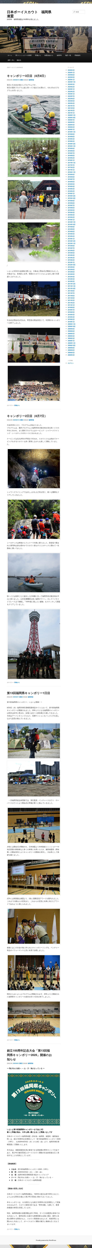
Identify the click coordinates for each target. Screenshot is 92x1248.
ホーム (10, 55)
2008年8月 (71, 348)
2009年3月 (71, 338)
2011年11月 (71, 286)
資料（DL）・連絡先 (14, 60)
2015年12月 (71, 196)
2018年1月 (71, 160)
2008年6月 (71, 350)
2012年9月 (71, 267)
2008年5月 (71, 352)
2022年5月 (71, 101)
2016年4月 (71, 186)
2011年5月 (71, 298)
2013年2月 (71, 260)
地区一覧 (68, 55)
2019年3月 (71, 139)
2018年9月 (71, 148)
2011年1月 (71, 305)
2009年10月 (71, 326)
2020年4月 (71, 125)
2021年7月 (71, 106)
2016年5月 (71, 184)
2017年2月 (71, 167)
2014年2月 (71, 236)
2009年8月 (71, 331)
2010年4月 (71, 314)
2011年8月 (71, 291)
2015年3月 (71, 215)
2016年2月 (71, 191)
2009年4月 (71, 336)
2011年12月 (71, 284)
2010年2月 (71, 319)
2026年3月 (71, 70)
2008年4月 (71, 355)
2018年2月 (71, 158)
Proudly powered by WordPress (46, 1240)
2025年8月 (71, 75)
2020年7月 (71, 120)
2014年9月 (71, 227)
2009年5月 (71, 333)
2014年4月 (71, 234)
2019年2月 (71, 141)
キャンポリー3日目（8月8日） (27, 76)
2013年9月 (71, 246)
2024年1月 (71, 89)
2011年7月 (71, 293)
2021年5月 (71, 108)
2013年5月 (71, 253)
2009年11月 (71, 324)
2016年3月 (71, 189)
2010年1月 (71, 322)
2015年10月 (71, 198)
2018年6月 (71, 155)
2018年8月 (71, 151)
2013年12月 (71, 241)
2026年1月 (71, 72)
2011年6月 (71, 295)
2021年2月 (71, 110)
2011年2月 (71, 303)
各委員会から (48, 55)
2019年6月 (71, 136)
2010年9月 (71, 307)
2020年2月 (71, 127)
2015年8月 (71, 203)
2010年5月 (71, 312)
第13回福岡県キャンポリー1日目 (28, 693)
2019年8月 (71, 134)
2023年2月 (71, 91)
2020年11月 (71, 115)
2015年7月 (71, 205)
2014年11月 (71, 222)
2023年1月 (71, 94)
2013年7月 (71, 248)
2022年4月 (71, 103)
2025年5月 (71, 77)
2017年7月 (71, 165)
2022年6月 (71, 98)
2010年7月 (71, 310)
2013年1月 (71, 262)
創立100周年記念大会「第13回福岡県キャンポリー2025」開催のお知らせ (29, 1054)
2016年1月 (71, 193)
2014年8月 (71, 229)
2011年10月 (71, 288)
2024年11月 (71, 82)
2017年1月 (71, 170)
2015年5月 (71, 210)
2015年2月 (71, 217)
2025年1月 (71, 79)
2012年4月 (71, 277)
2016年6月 (71, 182)
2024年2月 (71, 87)
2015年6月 (71, 208)
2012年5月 (71, 274)
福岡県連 (31, 80)
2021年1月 (71, 113)
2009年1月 (71, 341)
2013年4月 (71, 255)
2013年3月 (71, 258)
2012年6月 (71, 272)
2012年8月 (71, 269)
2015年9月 (71, 201)
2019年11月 (71, 132)
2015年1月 (71, 220)
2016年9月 (71, 174)
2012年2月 (71, 281)
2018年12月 (71, 144)
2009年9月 (71, 329)
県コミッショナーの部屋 (23, 55)
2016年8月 (71, 177)
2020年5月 (71, 122)
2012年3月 (71, 279)
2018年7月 (71, 153)
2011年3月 (71, 300)
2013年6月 (71, 250)
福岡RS (59, 55)
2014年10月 (71, 224)
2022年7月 (71, 96)
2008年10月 (71, 345)
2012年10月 (71, 265)
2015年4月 (71, 212)
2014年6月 (71, 231)
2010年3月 (71, 317)
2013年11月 (71, 243)
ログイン (71, 363)
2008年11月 (71, 343)
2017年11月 (71, 163)
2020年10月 (71, 117)
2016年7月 (71, 179)
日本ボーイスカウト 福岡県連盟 (29, 13)
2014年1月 (71, 239)
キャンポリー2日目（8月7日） (27, 416)
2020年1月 (71, 129)
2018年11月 (71, 146)
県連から (38, 55)
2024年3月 (71, 84)
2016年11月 (71, 172)
